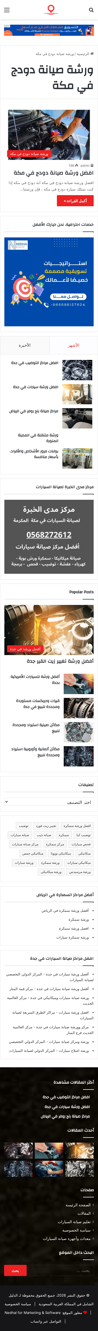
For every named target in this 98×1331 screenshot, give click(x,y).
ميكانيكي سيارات (79, 863)
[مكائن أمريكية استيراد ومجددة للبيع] (18, 1151)
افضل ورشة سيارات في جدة (35, 387)
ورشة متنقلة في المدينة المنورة (38, 438)
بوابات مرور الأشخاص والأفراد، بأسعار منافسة (34, 454)
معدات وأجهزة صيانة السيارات (67, 1238)
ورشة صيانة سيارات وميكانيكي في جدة (59, 997)
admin (85, 165)
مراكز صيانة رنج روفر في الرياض (33, 411)
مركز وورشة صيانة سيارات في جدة (62, 1027)
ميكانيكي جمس (32, 853)
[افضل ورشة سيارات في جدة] (77, 394)
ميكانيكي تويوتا (61, 853)
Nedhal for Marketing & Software (33, 1312)
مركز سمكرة (55, 844)
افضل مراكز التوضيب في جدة (34, 362)
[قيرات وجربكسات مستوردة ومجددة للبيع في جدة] (79, 708)
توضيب (23, 826)
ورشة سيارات (24, 863)
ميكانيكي (84, 853)
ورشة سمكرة (50, 863)
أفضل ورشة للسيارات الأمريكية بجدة (35, 679)
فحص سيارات (81, 844)
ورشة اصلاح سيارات (73, 1050)
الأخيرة (24, 345)
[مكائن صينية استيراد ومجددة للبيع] (79, 732)
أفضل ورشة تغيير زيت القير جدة (60, 661)
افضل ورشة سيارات (73, 1012)
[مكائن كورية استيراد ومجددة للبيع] (49, 1169)
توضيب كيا (83, 835)
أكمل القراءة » (75, 200)
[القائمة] (7, 12)
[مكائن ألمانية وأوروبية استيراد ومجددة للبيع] (79, 756)
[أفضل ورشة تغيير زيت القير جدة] (79, 1151)
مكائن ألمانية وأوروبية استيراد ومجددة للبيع (35, 752)
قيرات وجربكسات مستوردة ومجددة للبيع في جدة (38, 703)
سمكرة (64, 835)
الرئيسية (83, 53)
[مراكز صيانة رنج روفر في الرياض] (77, 418)
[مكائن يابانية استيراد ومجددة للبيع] (79, 1169)
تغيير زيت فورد (46, 826)
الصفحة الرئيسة (78, 1205)
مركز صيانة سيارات (25, 844)
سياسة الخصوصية (76, 1230)
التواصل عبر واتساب (45, 1321)
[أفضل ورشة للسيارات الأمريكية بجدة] (79, 684)
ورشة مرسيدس (80, 872)
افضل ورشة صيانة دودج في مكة (53, 173)
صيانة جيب (44, 835)
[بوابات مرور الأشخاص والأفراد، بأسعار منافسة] (77, 458)
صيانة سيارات (20, 835)
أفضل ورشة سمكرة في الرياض (65, 910)
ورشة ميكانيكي (51, 872)
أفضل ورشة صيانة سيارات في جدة (62, 989)
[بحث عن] (91, 12)
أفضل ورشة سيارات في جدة (67, 974)
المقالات (84, 1213)
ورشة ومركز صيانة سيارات (68, 1041)
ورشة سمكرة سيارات (72, 937)
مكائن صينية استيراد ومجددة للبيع (36, 727)
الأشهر (73, 345)
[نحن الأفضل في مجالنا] (49, 30)
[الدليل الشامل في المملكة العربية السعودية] (62, 9)
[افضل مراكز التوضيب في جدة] (77, 370)
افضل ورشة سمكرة (77, 826)
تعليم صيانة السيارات (74, 1222)
